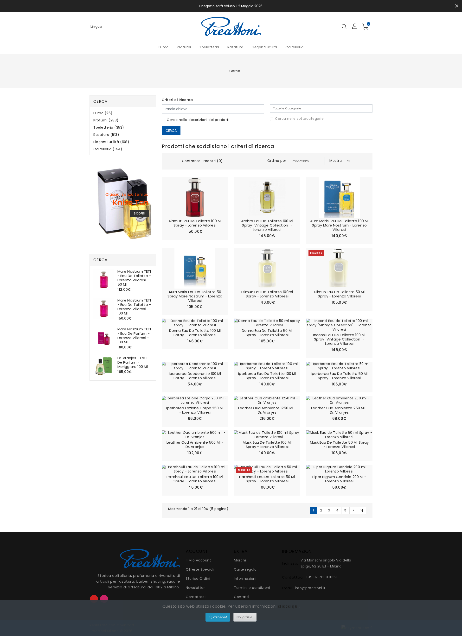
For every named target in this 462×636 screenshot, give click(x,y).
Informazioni (245, 578)
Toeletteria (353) (108, 127)
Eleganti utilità (264, 47)
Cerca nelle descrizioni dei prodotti (198, 120)
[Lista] (175, 161)
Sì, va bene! (218, 617)
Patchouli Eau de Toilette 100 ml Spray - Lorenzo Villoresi (195, 479)
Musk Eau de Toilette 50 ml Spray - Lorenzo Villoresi (339, 444)
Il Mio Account (198, 560)
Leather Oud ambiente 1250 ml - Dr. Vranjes (267, 410)
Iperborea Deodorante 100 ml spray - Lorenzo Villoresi (195, 375)
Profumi (184, 47)
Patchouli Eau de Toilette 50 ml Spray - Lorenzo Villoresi (267, 479)
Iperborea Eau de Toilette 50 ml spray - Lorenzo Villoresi (339, 375)
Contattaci (195, 596)
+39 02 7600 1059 (321, 577)
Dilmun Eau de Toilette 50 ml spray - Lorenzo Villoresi (339, 294)
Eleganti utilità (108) (111, 142)
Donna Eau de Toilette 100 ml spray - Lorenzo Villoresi (195, 332)
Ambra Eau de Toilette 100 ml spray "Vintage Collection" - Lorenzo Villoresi (267, 225)
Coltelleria (294, 47)
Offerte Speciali (200, 569)
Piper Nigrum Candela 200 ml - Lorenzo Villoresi (339, 479)
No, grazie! (245, 617)
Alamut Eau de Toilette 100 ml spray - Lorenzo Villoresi (194, 223)
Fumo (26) (103, 113)
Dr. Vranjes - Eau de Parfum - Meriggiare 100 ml (132, 362)
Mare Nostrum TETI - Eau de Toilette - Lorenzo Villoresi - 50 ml (134, 278)
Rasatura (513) (106, 134)
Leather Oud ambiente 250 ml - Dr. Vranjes (339, 410)
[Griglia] (168, 161)
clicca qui (288, 606)
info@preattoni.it (310, 588)
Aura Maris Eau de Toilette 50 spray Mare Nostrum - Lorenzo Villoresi (194, 296)
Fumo (164, 47)
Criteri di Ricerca (177, 99)
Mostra (335, 160)
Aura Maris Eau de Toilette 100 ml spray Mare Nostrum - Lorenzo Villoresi (339, 225)
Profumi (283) (106, 120)
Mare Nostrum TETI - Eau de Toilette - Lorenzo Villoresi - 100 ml (134, 307)
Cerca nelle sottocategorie (299, 118)
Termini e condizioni (252, 587)
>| (361, 510)
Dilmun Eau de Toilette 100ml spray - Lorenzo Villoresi (267, 294)
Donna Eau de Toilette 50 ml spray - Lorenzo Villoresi (267, 332)
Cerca (234, 71)
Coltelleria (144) (107, 149)
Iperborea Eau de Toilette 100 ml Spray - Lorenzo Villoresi (267, 375)
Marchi (240, 560)
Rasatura (235, 47)
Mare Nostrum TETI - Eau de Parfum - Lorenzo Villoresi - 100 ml (134, 336)
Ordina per (276, 160)
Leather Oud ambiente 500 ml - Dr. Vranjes (195, 444)
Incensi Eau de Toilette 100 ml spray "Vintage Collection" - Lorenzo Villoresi (339, 339)
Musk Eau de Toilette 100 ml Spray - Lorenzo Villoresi (267, 444)
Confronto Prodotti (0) (202, 160)
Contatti (241, 596)
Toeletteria (209, 47)
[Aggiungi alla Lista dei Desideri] (221, 183)
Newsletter (195, 587)
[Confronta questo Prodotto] (221, 192)
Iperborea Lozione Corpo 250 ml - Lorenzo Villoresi (194, 410)
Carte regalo (245, 569)
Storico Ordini (198, 578)
